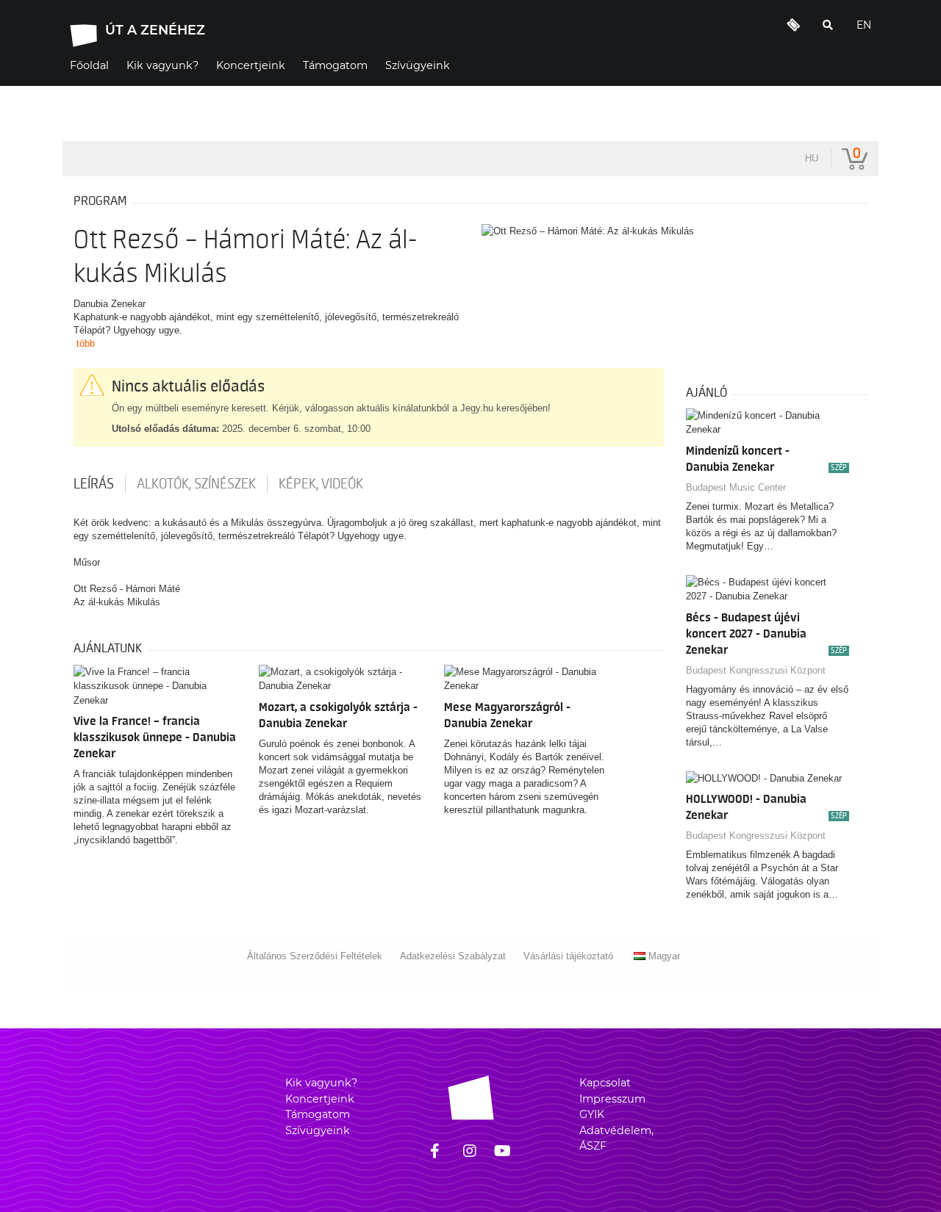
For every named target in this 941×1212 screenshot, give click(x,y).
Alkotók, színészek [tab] (196, 484)
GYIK (591, 1114)
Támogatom (317, 1114)
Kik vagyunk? (321, 1082)
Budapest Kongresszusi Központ (756, 670)
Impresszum (612, 1098)
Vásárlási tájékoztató (568, 956)
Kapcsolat (605, 1082)
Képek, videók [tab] (321, 484)
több (85, 343)
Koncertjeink (319, 1098)
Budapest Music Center (736, 487)
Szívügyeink (317, 1130)
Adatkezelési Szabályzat (453, 956)
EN (863, 25)
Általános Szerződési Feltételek (314, 956)
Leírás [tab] (94, 484)
